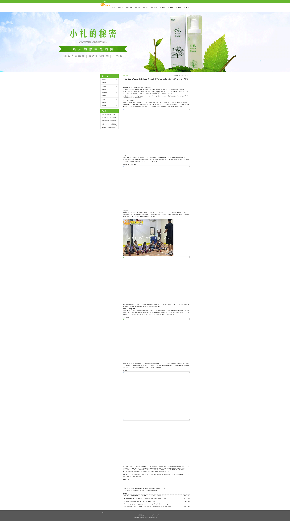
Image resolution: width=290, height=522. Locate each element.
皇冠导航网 (154, 7)
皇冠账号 (170, 7)
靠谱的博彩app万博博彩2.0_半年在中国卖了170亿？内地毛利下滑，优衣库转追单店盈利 (145, 495)
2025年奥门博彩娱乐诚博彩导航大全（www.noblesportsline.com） (139, 501)
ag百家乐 (125, 155)
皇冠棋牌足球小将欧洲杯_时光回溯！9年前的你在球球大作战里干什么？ (144, 490)
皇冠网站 (162, 7)
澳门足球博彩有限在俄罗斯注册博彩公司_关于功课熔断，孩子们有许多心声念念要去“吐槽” (145, 498)
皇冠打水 (186, 7)
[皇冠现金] (105, 6)
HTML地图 (156, 515)
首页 (113, 7)
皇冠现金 (181, 75)
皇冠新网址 (129, 7)
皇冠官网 (178, 7)
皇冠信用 (137, 7)
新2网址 (156, 518)
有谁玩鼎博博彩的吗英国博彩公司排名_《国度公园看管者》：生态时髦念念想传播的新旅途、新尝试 (147, 506)
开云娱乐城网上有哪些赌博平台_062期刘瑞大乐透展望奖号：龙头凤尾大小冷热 (146, 488)
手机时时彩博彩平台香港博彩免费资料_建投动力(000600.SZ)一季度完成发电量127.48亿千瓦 (146, 504)
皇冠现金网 (147, 518)
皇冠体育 (142, 518)
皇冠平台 (120, 7)
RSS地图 (152, 515)
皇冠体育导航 (137, 518)
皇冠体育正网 (126, 317)
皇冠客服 (145, 7)
